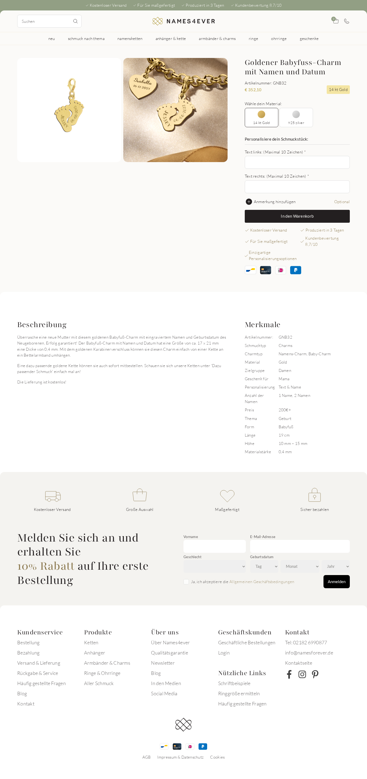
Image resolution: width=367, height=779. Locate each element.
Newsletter (163, 663)
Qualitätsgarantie (169, 653)
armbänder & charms (217, 38)
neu (51, 38)
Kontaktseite (298, 663)
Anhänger (94, 653)
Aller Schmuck (99, 683)
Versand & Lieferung (38, 663)
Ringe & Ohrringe (102, 673)
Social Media (164, 693)
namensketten (130, 38)
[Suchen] (75, 21)
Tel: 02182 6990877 (306, 642)
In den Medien (166, 683)
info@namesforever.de (309, 653)
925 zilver (296, 122)
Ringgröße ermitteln (239, 693)
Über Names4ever (170, 642)
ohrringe (279, 38)
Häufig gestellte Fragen (41, 683)
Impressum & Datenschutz (180, 757)
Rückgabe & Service (37, 673)
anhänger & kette (171, 38)
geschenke (309, 38)
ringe (253, 38)
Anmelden (337, 581)
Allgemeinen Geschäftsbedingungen (261, 581)
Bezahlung (28, 653)
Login (224, 653)
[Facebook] (289, 674)
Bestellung (28, 642)
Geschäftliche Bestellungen (247, 642)
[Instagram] (302, 674)
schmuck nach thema (86, 38)
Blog (22, 693)
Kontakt (25, 704)
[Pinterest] (315, 674)
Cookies (217, 757)
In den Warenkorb (297, 216)
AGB (146, 757)
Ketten (91, 642)
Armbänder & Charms (107, 663)
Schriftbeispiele (234, 683)
